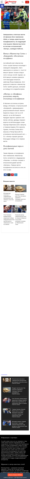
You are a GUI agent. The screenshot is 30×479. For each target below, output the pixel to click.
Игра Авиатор (27, 2)
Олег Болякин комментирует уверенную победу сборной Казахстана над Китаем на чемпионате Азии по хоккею (9, 219)
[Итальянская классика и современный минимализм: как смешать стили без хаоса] (9, 186)
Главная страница (6, 7)
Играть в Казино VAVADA (15, 474)
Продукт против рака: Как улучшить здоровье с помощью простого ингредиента (20, 197)
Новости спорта (15, 7)
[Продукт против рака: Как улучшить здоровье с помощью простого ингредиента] (20, 186)
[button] (2, 6)
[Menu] (2, 2)
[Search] (22, 2)
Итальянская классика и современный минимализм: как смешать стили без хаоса (19, 380)
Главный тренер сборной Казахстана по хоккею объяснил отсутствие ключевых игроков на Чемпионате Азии (20, 219)
